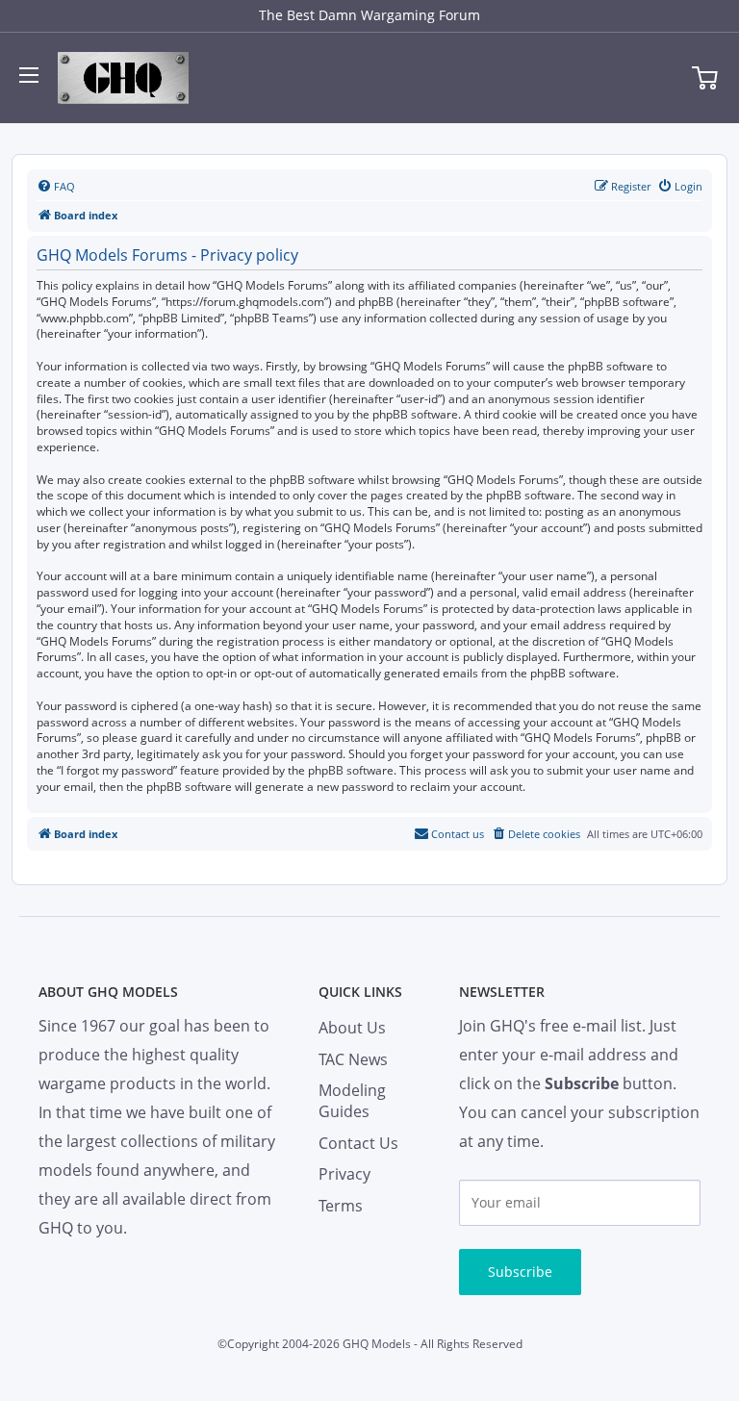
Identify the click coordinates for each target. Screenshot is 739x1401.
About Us (352, 1027)
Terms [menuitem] (341, 1205)
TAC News (353, 1059)
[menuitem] (56, 186)
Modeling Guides (352, 1101)
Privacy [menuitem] (344, 1173)
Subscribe (520, 1271)
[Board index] (123, 78)
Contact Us (358, 1143)
